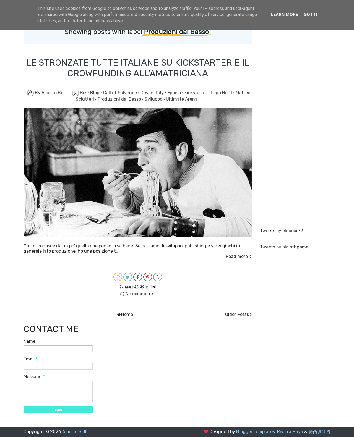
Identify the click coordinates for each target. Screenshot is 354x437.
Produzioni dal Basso (120, 99)
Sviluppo (154, 99)
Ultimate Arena (181, 99)
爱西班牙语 (319, 431)
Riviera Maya (290, 431)
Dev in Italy (152, 92)
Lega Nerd (222, 92)
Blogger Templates (255, 431)
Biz (84, 92)
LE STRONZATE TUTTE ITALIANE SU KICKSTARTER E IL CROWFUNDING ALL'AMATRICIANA (137, 67)
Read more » (239, 256)
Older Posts (237, 314)
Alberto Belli (74, 431)
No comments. (139, 293)
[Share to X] (127, 277)
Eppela (174, 92)
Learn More (284, 14)
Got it (311, 14)
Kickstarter (196, 92)
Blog (95, 92)
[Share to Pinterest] (147, 277)
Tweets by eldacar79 (281, 230)
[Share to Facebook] (137, 277)
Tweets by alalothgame (284, 247)
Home (127, 314)
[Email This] (117, 277)
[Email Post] (152, 286)
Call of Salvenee (120, 92)
